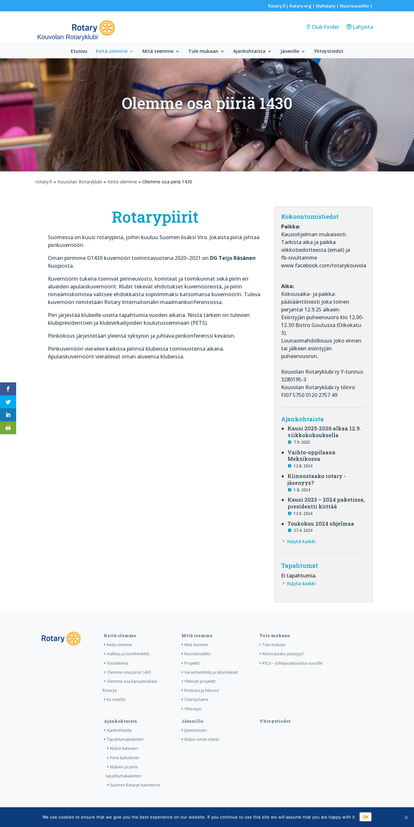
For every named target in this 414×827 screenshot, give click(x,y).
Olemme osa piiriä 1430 (129, 672)
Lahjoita (363, 26)
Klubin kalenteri (124, 748)
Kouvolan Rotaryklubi (80, 182)
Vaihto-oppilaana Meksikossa (311, 455)
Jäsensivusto (195, 730)
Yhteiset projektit (199, 681)
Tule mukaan (203, 51)
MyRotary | (328, 6)
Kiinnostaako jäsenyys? (283, 654)
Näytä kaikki (301, 541)
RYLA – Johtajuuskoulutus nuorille (292, 663)
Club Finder (325, 26)
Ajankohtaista (249, 51)
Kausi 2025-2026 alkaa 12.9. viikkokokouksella (324, 431)
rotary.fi (44, 182)
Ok (366, 817)
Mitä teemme (157, 51)
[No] (406, 817)
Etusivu (79, 51)
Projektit (192, 663)
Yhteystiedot (328, 51)
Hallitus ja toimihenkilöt (128, 654)
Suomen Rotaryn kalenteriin (135, 785)
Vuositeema (117, 663)
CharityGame (196, 699)
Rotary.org (300, 6)
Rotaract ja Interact (201, 690)
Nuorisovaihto (354, 6)
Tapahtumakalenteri (125, 739)
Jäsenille (289, 51)
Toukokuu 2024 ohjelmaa (321, 523)
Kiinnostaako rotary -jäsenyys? (317, 479)
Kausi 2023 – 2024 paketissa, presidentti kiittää (326, 503)
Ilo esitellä (116, 699)
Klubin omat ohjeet (201, 739)
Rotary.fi (276, 6)
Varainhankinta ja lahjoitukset (211, 672)
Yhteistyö (192, 709)
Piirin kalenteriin (124, 758)
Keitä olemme (111, 51)
